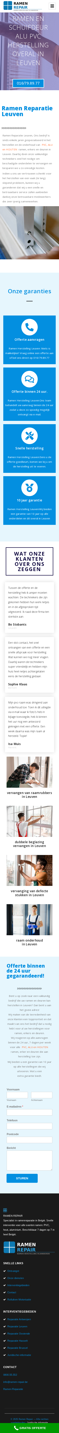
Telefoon (12, 1120)
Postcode (13, 1134)
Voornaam (13, 1089)
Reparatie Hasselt (17, 1340)
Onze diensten (15, 1278)
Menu (52, 6)
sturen (22, 1178)
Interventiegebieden (18, 1285)
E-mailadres (15, 1106)
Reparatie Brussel (17, 1347)
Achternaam (37, 1100)
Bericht (11, 1148)
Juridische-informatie (19, 1355)
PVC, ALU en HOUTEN (35, 1047)
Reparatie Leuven (17, 1326)
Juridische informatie (37, 1422)
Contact (11, 1292)
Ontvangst (13, 1271)
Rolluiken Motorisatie (19, 1299)
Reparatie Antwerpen (19, 1319)
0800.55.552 (10, 1374)
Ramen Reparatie (13, 1389)
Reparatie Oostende (18, 1333)
